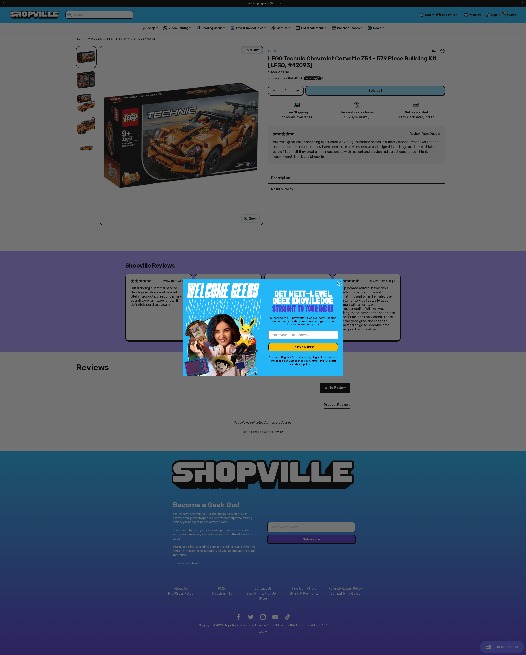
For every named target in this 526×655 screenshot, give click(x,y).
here (313, 364)
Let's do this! (303, 347)
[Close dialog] (339, 283)
